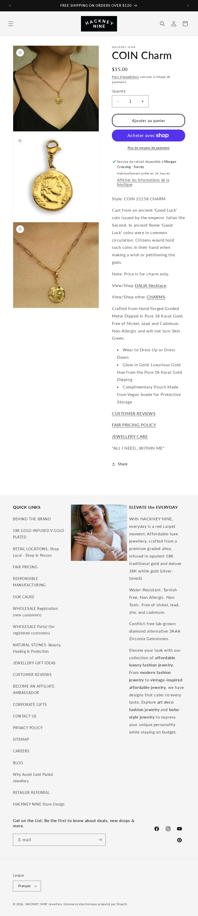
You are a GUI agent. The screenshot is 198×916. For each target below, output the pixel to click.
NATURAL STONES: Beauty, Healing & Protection (37, 648)
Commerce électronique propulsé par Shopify (95, 904)
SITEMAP (21, 739)
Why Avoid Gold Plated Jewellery (33, 777)
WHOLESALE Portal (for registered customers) (34, 629)
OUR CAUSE (23, 597)
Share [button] (123, 464)
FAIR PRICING (25, 567)
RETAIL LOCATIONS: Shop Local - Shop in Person (36, 552)
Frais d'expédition (125, 77)
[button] (10, 23)
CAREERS (21, 751)
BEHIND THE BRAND (32, 519)
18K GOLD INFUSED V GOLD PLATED (38, 533)
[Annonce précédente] (10, 5)
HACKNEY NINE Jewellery (43, 904)
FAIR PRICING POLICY (134, 424)
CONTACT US (25, 716)
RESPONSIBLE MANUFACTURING (29, 581)
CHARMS (156, 296)
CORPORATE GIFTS (30, 704)
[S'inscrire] (99, 840)
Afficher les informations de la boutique (143, 182)
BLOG (18, 763)
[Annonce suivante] (188, 5)
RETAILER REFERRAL (31, 792)
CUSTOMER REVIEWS (134, 413)
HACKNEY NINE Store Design (39, 804)
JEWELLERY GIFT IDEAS (34, 663)
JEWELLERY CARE (130, 436)
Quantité (119, 91)
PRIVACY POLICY (28, 728)
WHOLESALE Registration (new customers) (35, 611)
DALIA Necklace (150, 285)
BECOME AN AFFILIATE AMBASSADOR (33, 689)
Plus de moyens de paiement (149, 148)
